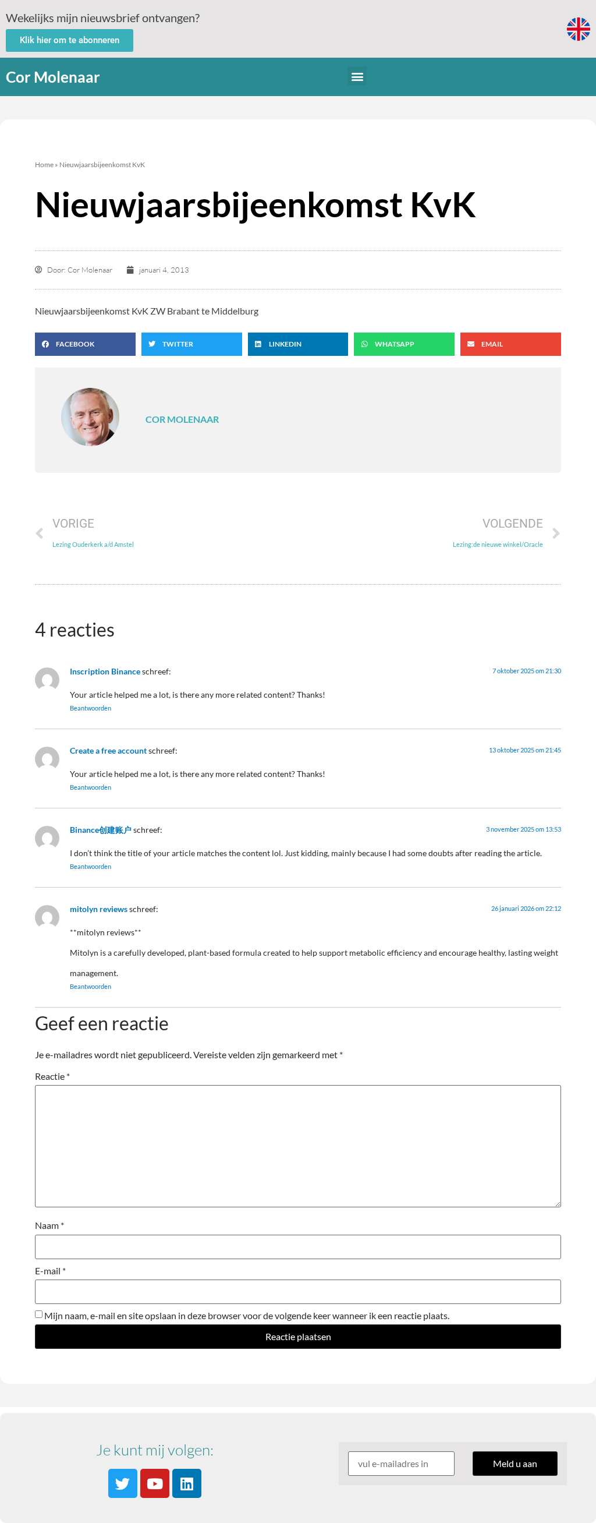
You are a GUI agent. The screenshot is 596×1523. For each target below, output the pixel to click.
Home (44, 164)
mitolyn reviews (98, 909)
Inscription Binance (105, 671)
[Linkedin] (186, 1483)
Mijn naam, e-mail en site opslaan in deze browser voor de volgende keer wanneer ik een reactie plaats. (246, 1315)
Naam (49, 1225)
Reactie (52, 1076)
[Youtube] (154, 1483)
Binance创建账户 (101, 830)
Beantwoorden (90, 708)
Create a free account (108, 750)
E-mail (50, 1270)
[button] (357, 76)
